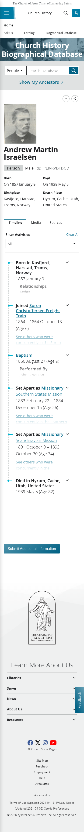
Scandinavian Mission (36, 440)
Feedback (79, 700)
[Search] (73, 70)
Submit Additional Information (31, 549)
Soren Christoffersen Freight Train (38, 310)
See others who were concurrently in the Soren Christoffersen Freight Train (40, 342)
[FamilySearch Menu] (66, 98)
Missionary (52, 388)
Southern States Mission (39, 394)
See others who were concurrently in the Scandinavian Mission (35, 468)
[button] (44, 272)
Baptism (24, 355)
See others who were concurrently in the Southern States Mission (41, 421)
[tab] (15, 222)
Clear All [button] (72, 234)
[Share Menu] (74, 98)
